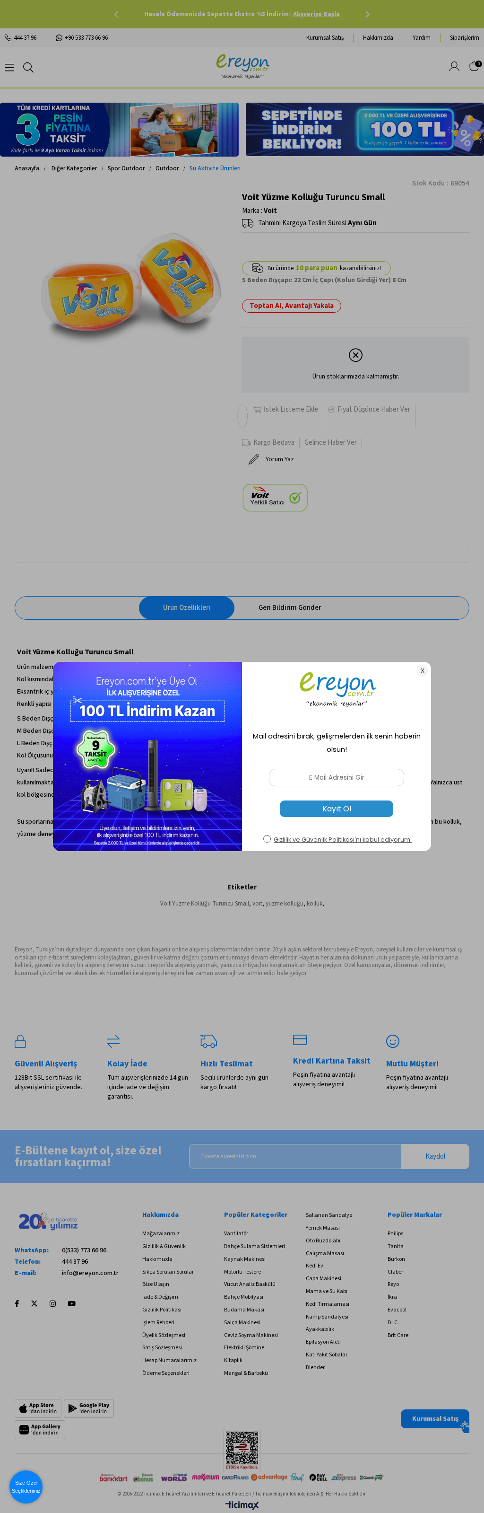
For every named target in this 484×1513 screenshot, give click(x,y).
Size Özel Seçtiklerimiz (26, 1487)
